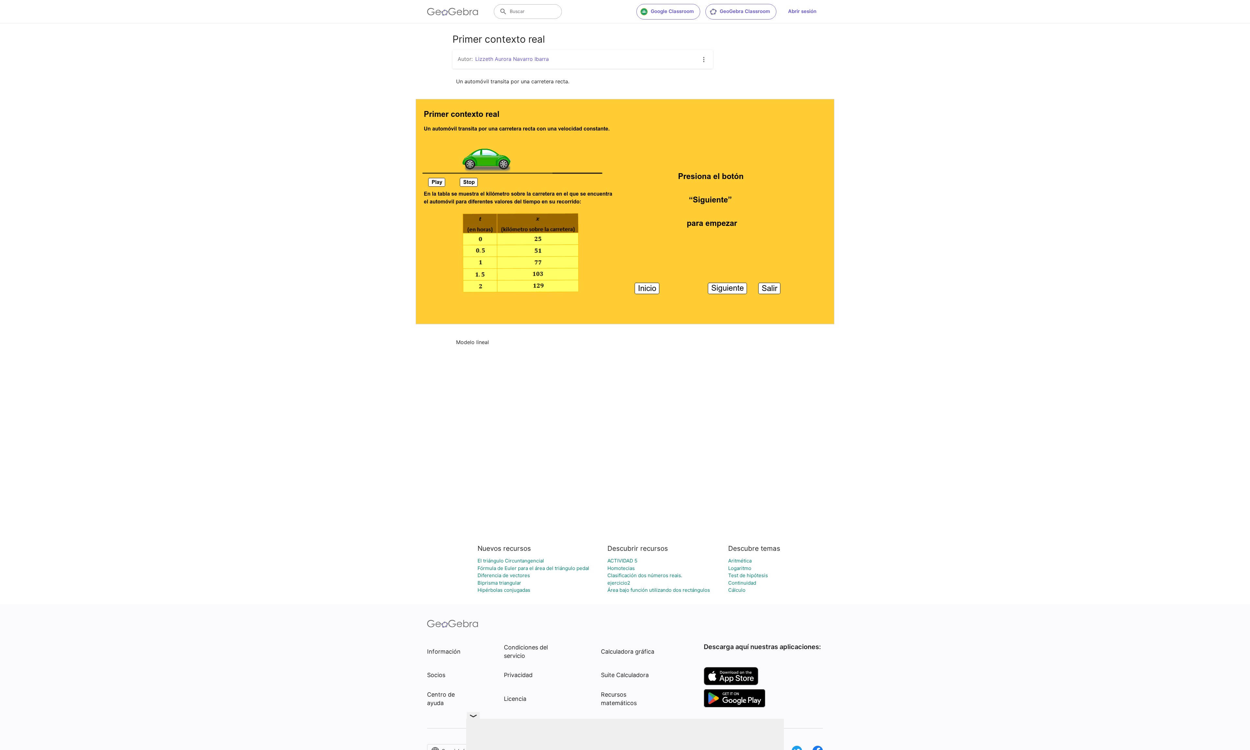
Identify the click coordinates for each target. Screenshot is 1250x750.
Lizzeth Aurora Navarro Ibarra (512, 59)
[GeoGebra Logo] (452, 12)
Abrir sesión (802, 11)
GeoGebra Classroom (745, 11)
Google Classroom (672, 11)
